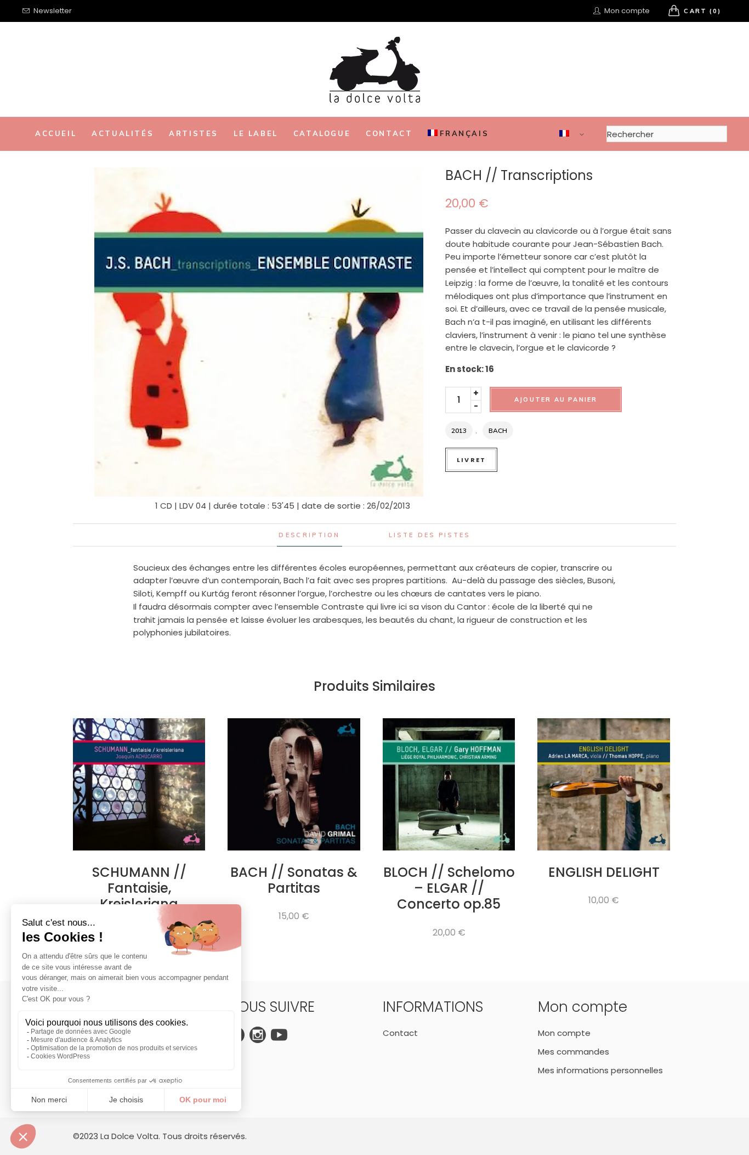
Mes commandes (573, 1051)
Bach (498, 430)
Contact (400, 1033)
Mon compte (564, 1033)
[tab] (309, 535)
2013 (459, 430)
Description (309, 535)
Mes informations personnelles (600, 1070)
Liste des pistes (429, 535)
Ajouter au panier (555, 399)
